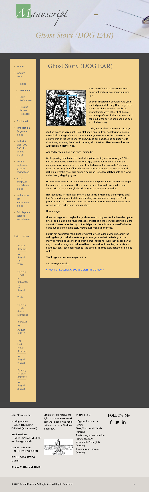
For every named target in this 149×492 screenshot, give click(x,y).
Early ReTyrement (24, 99)
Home (20, 66)
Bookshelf (22, 121)
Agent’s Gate (21, 75)
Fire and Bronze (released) (24, 110)
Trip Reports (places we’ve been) (23, 216)
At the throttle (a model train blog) (23, 183)
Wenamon (24, 90)
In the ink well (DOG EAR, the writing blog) (22, 148)
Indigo (23, 83)
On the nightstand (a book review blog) (23, 166)
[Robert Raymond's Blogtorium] (42, 14)
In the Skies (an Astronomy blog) (23, 200)
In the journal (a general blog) (23, 131)
